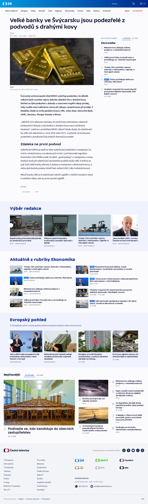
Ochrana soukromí (32, 499)
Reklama (40, 464)
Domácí (42, 11)
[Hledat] (133, 3)
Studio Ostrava (43, 471)
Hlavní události (11, 11)
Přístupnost (46, 499)
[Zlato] (52, 61)
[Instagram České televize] (124, 450)
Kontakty (41, 489)
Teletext (7, 471)
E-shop (6, 482)
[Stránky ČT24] (79, 460)
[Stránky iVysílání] (126, 460)
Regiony (58, 11)
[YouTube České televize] (133, 450)
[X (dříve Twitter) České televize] (138, 450)
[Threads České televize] (142, 450)
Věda (88, 11)
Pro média (41, 460)
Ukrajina (24, 11)
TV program (8, 460)
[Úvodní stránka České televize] (17, 450)
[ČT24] (7, 3)
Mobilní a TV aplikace (12, 486)
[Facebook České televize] (128, 450)
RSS (143, 499)
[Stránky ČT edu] (124, 467)
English (20, 499)
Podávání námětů (44, 482)
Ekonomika (69, 11)
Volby (33, 11)
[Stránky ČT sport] (102, 460)
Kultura (97, 11)
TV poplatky (8, 467)
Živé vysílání (8, 464)
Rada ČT (40, 475)
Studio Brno (41, 467)
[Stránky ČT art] (100, 467)
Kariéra (40, 478)
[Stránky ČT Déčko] (79, 467)
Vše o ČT (7, 489)
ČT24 (12, 33)
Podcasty (107, 11)
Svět (50, 11)
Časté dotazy (42, 486)
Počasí (80, 11)
